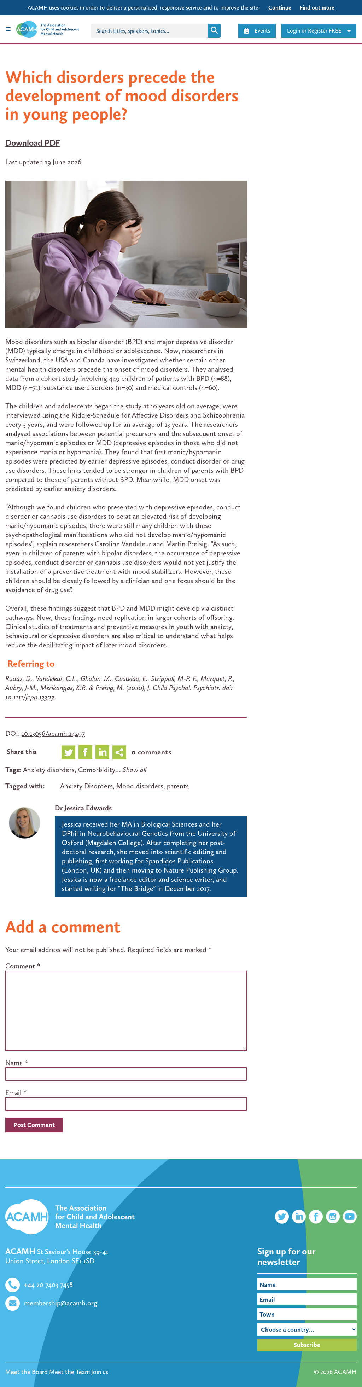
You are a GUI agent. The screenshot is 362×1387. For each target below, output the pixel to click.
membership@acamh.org (60, 1303)
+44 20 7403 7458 (48, 1284)
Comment (22, 966)
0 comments (151, 752)
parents (178, 786)
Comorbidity (96, 769)
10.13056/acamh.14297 (53, 733)
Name (14, 1063)
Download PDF (32, 143)
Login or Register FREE (314, 30)
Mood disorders (139, 786)
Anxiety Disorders (86, 786)
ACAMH (345, 1372)
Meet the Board (26, 1372)
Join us (99, 1372)
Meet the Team (69, 1372)
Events (262, 30)
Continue (279, 7)
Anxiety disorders (49, 769)
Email (13, 1092)
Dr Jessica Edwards (83, 808)
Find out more (317, 7)
